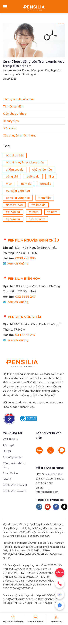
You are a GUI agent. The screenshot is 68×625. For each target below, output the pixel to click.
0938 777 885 (25, 258)
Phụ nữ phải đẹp (12, 457)
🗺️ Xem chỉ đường (15, 263)
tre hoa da (39, 205)
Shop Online (10, 473)
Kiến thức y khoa (14, 113)
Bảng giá (8, 445)
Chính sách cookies (14, 491)
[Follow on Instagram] (39, 507)
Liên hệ (7, 479)
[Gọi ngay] (59, 583)
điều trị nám (37, 219)
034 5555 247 (25, 335)
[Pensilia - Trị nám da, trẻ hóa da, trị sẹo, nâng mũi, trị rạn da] (34, 6)
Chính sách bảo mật (15, 485)
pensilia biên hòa (18, 190)
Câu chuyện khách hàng (19, 135)
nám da (26, 183)
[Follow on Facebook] (56, 507)
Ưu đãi (7, 451)
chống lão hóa (42, 169)
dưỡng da (33, 176)
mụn (9, 183)
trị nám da (13, 219)
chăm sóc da (14, 169)
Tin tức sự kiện (13, 106)
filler (51, 176)
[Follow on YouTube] (48, 507)
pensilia (45, 183)
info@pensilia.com (47, 491)
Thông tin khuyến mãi (18, 99)
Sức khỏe (9, 128)
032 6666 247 (25, 296)
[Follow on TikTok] (64, 507)
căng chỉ (12, 176)
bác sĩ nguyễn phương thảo (25, 162)
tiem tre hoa (14, 205)
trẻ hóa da (13, 212)
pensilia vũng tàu (18, 198)
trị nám (52, 212)
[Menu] (5, 6)
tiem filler (45, 198)
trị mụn (34, 212)
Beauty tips (11, 121)
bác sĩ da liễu (15, 155)
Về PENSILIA (10, 439)
